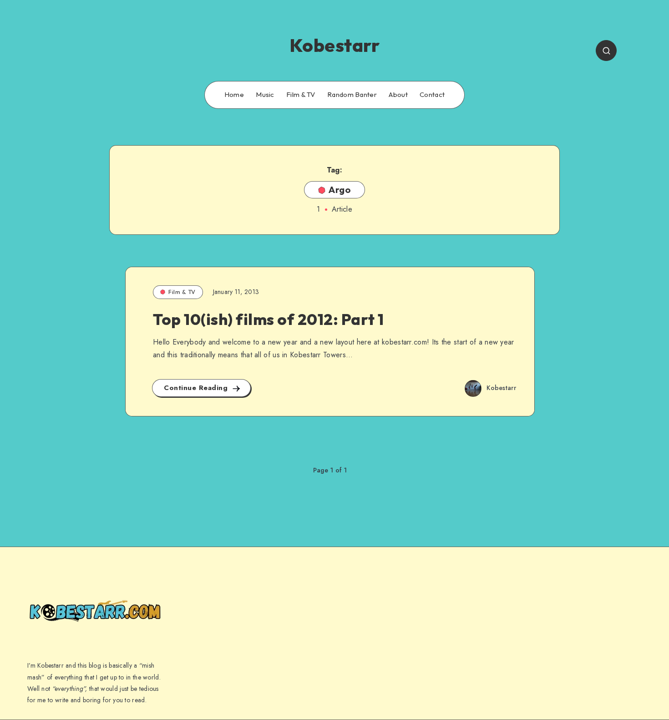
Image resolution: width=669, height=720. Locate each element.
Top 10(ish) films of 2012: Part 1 (268, 319)
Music (265, 95)
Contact (432, 95)
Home (234, 95)
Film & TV (300, 95)
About (398, 95)
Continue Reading (197, 388)
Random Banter (352, 95)
